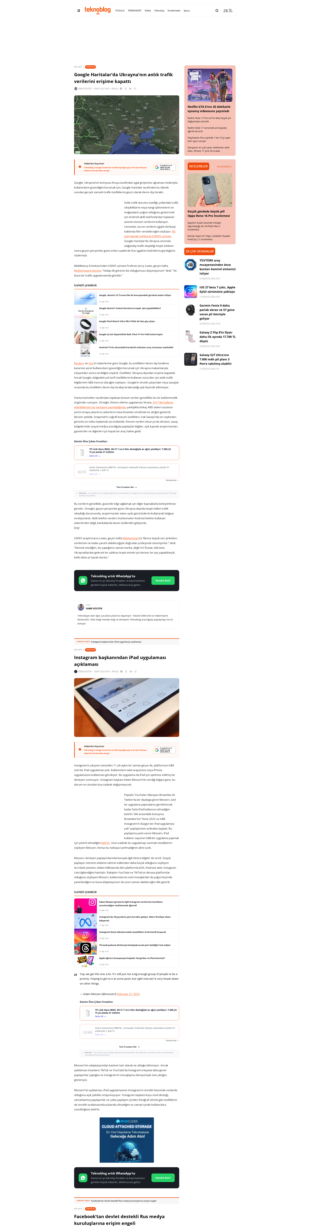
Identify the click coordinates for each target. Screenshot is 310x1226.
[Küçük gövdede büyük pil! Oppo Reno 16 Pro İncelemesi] (210, 190)
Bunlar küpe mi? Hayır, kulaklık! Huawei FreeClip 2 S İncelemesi (209, 237)
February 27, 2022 (128, 994)
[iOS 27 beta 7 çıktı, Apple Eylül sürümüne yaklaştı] (190, 291)
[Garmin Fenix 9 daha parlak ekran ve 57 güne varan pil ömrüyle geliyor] (190, 309)
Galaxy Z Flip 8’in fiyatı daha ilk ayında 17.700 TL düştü (218, 336)
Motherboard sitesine (87, 270)
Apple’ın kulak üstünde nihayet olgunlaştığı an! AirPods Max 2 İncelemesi (204, 226)
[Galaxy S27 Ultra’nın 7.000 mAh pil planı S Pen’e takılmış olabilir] (190, 359)
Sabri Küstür (84, 88)
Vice (91, 363)
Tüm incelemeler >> (224, 166)
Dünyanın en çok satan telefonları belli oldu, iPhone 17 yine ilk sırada (208, 149)
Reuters (79, 363)
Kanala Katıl (163, 580)
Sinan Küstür (85, 671)
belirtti (105, 843)
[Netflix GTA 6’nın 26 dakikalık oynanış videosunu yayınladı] (210, 85)
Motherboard (131, 538)
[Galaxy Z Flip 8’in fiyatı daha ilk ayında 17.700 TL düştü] (190, 336)
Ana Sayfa (78, 67)
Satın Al (93, 455)
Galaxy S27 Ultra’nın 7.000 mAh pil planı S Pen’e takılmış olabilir (216, 359)
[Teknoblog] (98, 10)
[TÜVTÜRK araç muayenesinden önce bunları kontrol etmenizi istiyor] (190, 264)
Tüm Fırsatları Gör (125, 487)
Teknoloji (90, 67)
